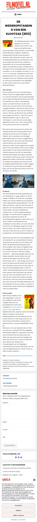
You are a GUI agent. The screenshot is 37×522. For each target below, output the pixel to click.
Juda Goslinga (21, 364)
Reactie (6, 403)
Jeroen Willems (12, 364)
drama (12, 360)
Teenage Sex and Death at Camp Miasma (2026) (17, 468)
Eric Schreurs (11, 362)
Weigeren (18, 510)
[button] (34, 480)
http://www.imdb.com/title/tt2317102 (20, 356)
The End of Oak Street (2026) (11, 471)
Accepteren (18, 505)
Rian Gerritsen (23, 366)
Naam (5, 422)
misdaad (16, 360)
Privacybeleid (21, 519)
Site (4, 437)
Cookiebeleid (14, 519)
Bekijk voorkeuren (18, 515)
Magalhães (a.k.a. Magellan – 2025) (13, 475)
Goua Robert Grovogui (22, 362)
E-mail (5, 429)
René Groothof (14, 366)
